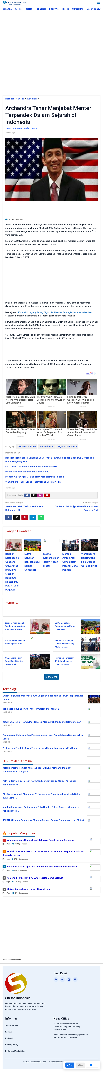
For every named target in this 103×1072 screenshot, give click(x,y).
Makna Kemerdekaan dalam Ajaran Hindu (27, 471)
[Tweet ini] (16, 517)
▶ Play (70, 1065)
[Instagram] (40, 495)
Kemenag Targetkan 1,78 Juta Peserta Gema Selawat (64, 661)
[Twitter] (34, 495)
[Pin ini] (24, 517)
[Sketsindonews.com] (15, 2)
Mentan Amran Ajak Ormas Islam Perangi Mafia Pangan (34, 476)
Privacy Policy (11, 1045)
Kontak (8, 1032)
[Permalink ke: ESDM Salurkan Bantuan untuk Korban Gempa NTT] (32, 545)
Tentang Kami (11, 1025)
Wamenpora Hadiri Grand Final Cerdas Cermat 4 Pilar (33, 481)
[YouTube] (75, 979)
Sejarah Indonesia (67, 446)
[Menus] (98, 3)
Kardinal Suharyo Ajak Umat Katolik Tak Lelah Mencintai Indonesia (42, 866)
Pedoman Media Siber (15, 1051)
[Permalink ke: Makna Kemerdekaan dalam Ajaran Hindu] (51, 545)
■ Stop (80, 1065)
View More (51, 676)
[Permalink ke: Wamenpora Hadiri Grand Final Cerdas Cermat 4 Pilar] (89, 545)
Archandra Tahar (27, 446)
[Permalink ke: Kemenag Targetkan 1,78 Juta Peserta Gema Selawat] (89, 661)
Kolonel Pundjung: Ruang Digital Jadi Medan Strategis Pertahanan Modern (55, 312)
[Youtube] (47, 495)
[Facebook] (27, 495)
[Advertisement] (53, 33)
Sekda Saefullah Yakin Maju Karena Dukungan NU (24, 506)
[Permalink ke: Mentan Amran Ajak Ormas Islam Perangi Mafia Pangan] (70, 545)
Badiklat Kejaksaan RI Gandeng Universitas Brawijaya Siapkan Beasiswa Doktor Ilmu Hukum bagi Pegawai (15, 629)
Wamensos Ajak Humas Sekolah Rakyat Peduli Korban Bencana (40, 840)
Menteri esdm (47, 446)
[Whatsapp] (41, 517)
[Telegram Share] (33, 517)
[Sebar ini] (8, 517)
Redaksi (9, 1038)
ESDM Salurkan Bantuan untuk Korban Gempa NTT (32, 466)
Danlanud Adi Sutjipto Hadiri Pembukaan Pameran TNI (76, 506)
